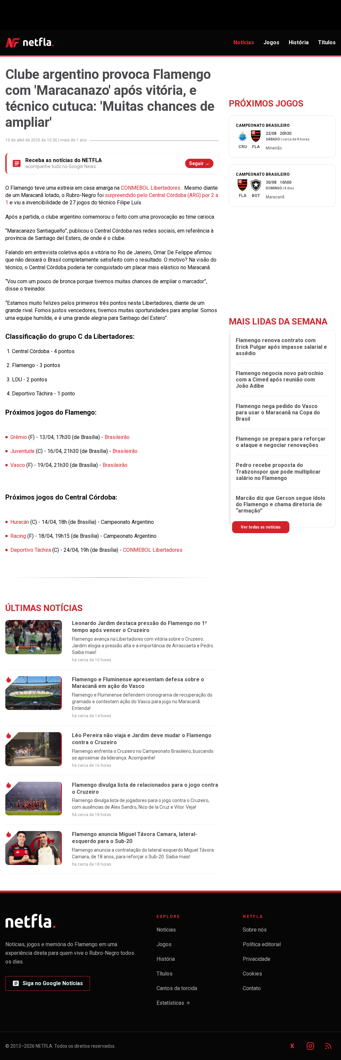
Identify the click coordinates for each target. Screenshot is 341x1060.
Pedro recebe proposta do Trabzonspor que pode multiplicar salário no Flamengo (278, 471)
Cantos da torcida (177, 988)
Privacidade (256, 959)
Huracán (20, 522)
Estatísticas (173, 1005)
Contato (252, 988)
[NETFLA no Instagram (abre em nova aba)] (310, 1046)
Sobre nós (255, 930)
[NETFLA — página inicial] (29, 43)
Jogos (271, 42)
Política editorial (262, 944)
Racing (18, 536)
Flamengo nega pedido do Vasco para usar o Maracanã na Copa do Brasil (278, 412)
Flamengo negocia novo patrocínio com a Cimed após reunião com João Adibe (279, 379)
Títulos (327, 42)
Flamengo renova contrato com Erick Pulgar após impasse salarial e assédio (281, 346)
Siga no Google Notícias (47, 985)
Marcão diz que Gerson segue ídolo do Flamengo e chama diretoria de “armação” (280, 504)
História (299, 42)
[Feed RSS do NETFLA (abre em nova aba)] (328, 1046)
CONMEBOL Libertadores (151, 188)
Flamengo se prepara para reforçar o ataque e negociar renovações (281, 442)
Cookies (252, 973)
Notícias (243, 42)
